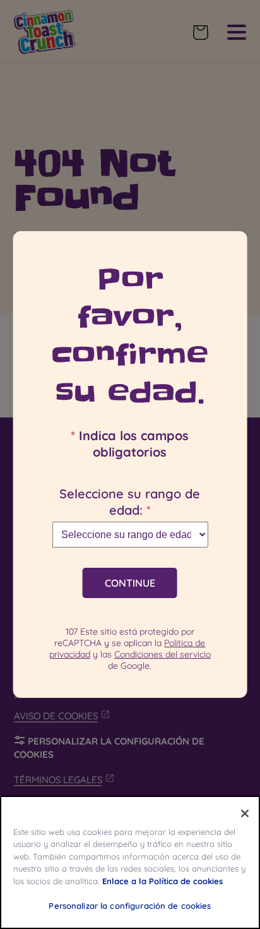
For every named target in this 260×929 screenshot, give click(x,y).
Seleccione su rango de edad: (129, 502)
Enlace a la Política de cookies (162, 881)
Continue (130, 583)
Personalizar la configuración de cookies (130, 906)
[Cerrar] (245, 813)
